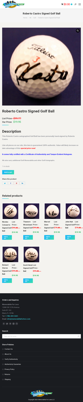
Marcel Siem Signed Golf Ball (49, 226)
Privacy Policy (9, 369)
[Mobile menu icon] (79, 4)
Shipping (8, 379)
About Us (8, 354)
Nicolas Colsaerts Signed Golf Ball (7, 226)
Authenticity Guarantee (13, 364)
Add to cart (8, 172)
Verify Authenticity (11, 359)
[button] (78, 31)
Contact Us (9, 349)
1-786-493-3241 (11, 316)
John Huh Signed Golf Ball (70, 225)
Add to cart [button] (6, 237)
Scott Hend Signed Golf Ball (28, 268)
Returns (7, 374)
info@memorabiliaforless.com (18, 319)
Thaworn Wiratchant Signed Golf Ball (28, 226)
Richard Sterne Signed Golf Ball (7, 269)
